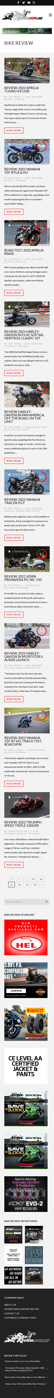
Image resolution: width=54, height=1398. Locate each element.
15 (33, 879)
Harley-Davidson (27, 668)
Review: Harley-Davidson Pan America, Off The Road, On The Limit (24, 417)
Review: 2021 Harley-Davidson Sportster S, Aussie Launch (23, 656)
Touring (10, 346)
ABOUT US (10, 1304)
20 (35, 885)
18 (19, 885)
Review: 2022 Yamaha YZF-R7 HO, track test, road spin (23, 741)
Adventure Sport (28, 511)
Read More (14, 130)
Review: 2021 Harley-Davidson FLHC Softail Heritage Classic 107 (24, 335)
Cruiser (22, 346)
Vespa (29, 585)
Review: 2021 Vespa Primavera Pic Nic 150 (23, 578)
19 (27, 885)
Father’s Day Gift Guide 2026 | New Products (25, 1384)
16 (41, 879)
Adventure (32, 427)
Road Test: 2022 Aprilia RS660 (24, 252)
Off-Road (23, 429)
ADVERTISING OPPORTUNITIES (21, 1309)
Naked (8, 99)
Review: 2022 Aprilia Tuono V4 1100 (21, 89)
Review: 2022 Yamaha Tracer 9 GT (22, 501)
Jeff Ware (14, 97)
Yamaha (21, 180)
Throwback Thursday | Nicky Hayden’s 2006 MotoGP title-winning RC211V (24, 1369)
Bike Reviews (34, 97)
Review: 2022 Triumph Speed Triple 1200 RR (22, 823)
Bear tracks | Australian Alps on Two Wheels (25, 1377)
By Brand (23, 587)
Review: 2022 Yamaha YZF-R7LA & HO (22, 170)
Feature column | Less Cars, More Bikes (22, 1361)
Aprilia (19, 99)
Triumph (33, 833)
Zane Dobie (15, 750)
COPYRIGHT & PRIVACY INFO (20, 1317)
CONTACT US (11, 1313)
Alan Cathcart (18, 831)
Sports (9, 180)
